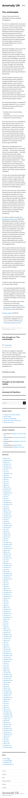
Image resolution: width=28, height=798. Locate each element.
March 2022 (7, 487)
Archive (4, 774)
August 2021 (7, 494)
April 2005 (6, 741)
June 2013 (6, 582)
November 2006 (8, 715)
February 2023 (7, 477)
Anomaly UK (11, 5)
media (13, 329)
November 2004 (8, 747)
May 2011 (6, 625)
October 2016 (7, 546)
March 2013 (7, 588)
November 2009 (8, 655)
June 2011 (6, 623)
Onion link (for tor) (9, 764)
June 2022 (6, 481)
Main (18, 328)
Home (4, 771)
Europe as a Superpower (10, 418)
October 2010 (7, 638)
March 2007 (7, 709)
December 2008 (8, 674)
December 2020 (8, 502)
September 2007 (8, 697)
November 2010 (8, 636)
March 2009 (7, 671)
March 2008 (7, 688)
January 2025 (7, 466)
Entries (7, 758)
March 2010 (7, 648)
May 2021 (6, 498)
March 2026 (7, 458)
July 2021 (6, 496)
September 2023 (8, 473)
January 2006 (7, 726)
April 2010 (6, 646)
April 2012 (6, 605)
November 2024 (8, 468)
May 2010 (6, 644)
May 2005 (6, 739)
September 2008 (8, 680)
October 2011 (7, 615)
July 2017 (6, 538)
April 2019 (6, 521)
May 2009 (6, 667)
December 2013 (8, 573)
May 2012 (6, 604)
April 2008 (6, 686)
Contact (4, 787)
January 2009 (7, 672)
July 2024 (6, 470)
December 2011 (8, 613)
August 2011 (7, 619)
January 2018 (7, 535)
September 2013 (8, 579)
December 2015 (8, 558)
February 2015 (7, 563)
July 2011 (6, 621)
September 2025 (8, 460)
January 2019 (7, 523)
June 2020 (6, 506)
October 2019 (7, 517)
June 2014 (6, 569)
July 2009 (6, 663)
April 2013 (6, 586)
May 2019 (6, 519)
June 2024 (6, 471)
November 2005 (8, 730)
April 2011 (6, 626)
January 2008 (7, 690)
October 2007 (7, 695)
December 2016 (8, 542)
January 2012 (7, 611)
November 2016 (8, 544)
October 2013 (7, 577)
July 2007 (6, 701)
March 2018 (7, 533)
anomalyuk (6, 328)
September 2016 (8, 548)
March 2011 (7, 628)
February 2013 (7, 590)
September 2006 (8, 716)
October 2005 (7, 732)
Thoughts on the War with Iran (12, 414)
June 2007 (6, 703)
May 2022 (6, 483)
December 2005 (8, 728)
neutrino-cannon (7, 313)
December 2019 (8, 515)
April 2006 (6, 720)
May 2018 (6, 531)
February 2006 (7, 724)
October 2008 (7, 678)
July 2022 (6, 479)
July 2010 (6, 642)
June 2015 (6, 559)
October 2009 (7, 657)
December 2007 (8, 692)
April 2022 (6, 485)
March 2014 (7, 571)
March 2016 (7, 552)
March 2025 (7, 462)
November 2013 (8, 575)
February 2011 (7, 630)
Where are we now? (9, 422)
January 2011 (7, 632)
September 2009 (8, 659)
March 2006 (7, 722)
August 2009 (7, 661)
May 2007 (6, 705)
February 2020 (7, 512)
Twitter (4, 784)
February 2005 (7, 745)
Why (3, 777)
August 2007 (7, 699)
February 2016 (7, 554)
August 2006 (7, 718)
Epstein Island (7, 416)
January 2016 (7, 556)
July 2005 (6, 738)
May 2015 (6, 561)
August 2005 (7, 736)
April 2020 (6, 508)
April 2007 (6, 707)
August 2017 (7, 537)
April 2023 (6, 475)
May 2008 (6, 684)
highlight (9, 329)
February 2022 (7, 489)
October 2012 (7, 594)
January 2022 (7, 491)
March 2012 (7, 607)
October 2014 (7, 567)
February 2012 (7, 609)
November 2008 (8, 676)
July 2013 (6, 581)
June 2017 (6, 540)
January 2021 (7, 500)
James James (8, 345)
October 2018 (7, 527)
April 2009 (6, 669)
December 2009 (8, 653)
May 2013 (6, 584)
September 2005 (8, 734)
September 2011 (8, 617)
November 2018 (8, 525)
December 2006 (8, 713)
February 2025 (7, 464)
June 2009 (6, 665)
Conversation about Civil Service (12, 420)
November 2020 (8, 504)
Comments (8, 760)
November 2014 (8, 565)
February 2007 (7, 711)
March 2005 (7, 743)
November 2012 (8, 592)
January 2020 (7, 514)
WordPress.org (7, 762)
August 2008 (7, 682)
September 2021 (8, 492)
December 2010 (8, 634)
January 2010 (7, 651)
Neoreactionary (6, 781)
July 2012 (6, 600)
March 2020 (7, 510)
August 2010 (7, 640)
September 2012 (8, 596)
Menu (23, 5)
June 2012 (6, 602)
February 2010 (7, 649)
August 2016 (7, 550)
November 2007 (8, 693)
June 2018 (6, 529)
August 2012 (7, 598)
